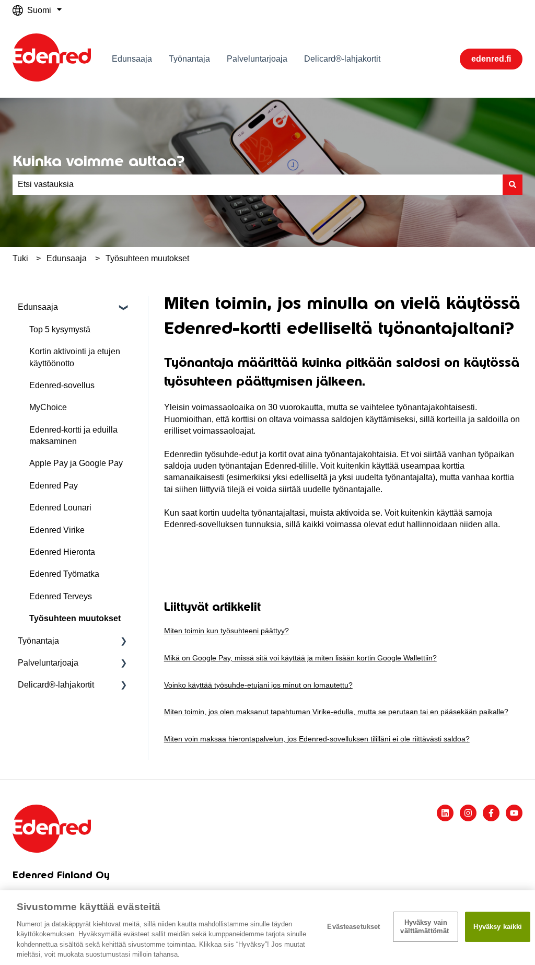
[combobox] (258, 184)
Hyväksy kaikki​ (497, 927)
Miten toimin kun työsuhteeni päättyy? (226, 630)
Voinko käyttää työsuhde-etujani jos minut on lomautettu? (258, 685)
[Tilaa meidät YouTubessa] (514, 813)
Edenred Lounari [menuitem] (60, 507)
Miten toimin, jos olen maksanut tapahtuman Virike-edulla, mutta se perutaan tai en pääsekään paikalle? (336, 711)
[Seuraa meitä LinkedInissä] (445, 813)
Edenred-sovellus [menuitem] (62, 385)
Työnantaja (189, 58)
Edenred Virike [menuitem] (57, 530)
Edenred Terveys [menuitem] (60, 596)
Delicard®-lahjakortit (342, 58)
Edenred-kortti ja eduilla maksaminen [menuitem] (73, 435)
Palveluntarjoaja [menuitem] (48, 662)
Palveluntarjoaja (257, 58)
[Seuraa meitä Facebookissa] (491, 813)
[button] (123, 308)
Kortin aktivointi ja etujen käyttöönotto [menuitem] (74, 357)
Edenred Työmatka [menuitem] (64, 573)
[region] (267, 927)
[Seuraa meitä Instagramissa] (468, 813)
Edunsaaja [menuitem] (38, 307)
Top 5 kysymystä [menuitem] (59, 329)
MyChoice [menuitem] (48, 407)
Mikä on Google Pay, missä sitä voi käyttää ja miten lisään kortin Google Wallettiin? (300, 658)
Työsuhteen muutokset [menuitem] (75, 618)
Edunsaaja (132, 58)
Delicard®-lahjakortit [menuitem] (56, 684)
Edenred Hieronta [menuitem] (62, 552)
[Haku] (512, 184)
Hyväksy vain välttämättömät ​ (425, 927)
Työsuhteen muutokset (147, 258)
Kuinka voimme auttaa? (98, 161)
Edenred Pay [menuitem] (53, 485)
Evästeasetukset (353, 927)
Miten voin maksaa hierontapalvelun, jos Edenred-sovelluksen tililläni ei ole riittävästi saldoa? (317, 739)
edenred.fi (491, 58)
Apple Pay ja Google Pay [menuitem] (76, 463)
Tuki (20, 258)
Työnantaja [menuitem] (38, 640)
